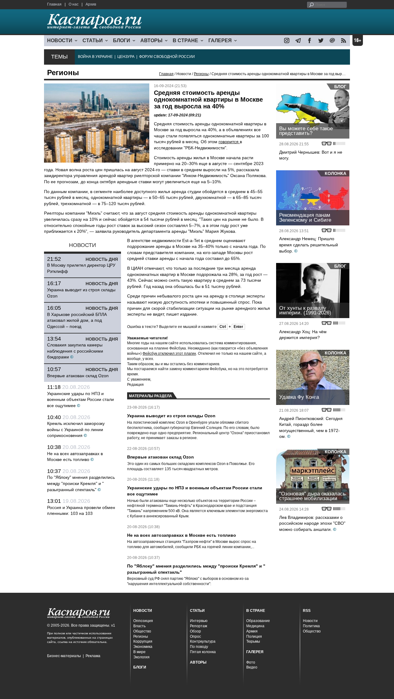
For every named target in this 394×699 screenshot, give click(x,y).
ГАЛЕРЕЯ (220, 40)
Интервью (198, 621)
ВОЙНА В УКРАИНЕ (95, 57)
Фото (250, 662)
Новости (310, 621)
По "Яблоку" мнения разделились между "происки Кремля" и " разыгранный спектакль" (81, 483)
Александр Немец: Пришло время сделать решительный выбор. (308, 244)
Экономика (142, 646)
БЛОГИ (121, 40)
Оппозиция (143, 621)
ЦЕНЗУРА (126, 57)
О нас (73, 4)
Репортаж (198, 626)
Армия (252, 631)
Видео (251, 667)
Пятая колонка (203, 652)
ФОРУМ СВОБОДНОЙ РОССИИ (167, 57)
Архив (91, 4)
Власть (139, 626)
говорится (229, 141)
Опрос (195, 636)
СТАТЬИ (92, 40)
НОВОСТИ (59, 40)
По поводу (199, 646)
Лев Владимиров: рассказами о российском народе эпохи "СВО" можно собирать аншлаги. (312, 523)
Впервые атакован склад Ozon (78, 375)
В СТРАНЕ (185, 40)
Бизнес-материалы (64, 656)
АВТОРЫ (151, 40)
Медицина (255, 626)
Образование (258, 621)
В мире (139, 652)
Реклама (93, 656)
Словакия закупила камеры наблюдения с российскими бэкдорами (75, 350)
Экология (141, 657)
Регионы (201, 74)
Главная (54, 4)
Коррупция (142, 641)
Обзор (195, 631)
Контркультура (202, 641)
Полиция (254, 636)
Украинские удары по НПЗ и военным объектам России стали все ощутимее (80, 399)
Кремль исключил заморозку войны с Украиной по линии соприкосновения (76, 429)
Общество (142, 631)
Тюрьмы (253, 641)
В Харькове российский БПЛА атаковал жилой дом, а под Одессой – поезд (77, 320)
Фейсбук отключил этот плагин (169, 353)
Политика (311, 626)
